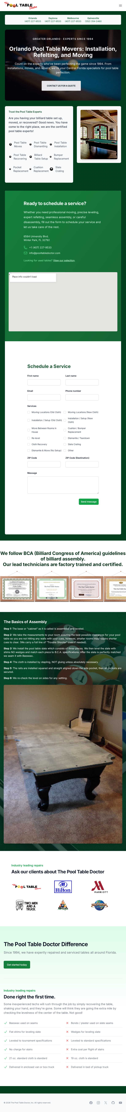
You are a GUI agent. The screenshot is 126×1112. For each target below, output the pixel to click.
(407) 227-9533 (33, 21)
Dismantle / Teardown (79, 438)
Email (30, 391)
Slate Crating (74, 444)
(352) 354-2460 (93, 21)
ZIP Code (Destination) (77, 457)
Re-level (36, 438)
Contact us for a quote (61, 85)
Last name (70, 375)
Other (71, 450)
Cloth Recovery (39, 444)
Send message (88, 501)
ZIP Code (32, 457)
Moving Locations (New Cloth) (83, 412)
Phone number (73, 391)
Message (32, 473)
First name (33, 375)
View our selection (64, 260)
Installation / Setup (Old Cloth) (47, 420)
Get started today (17, 964)
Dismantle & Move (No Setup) (46, 450)
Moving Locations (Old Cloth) (46, 412)
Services (31, 406)
